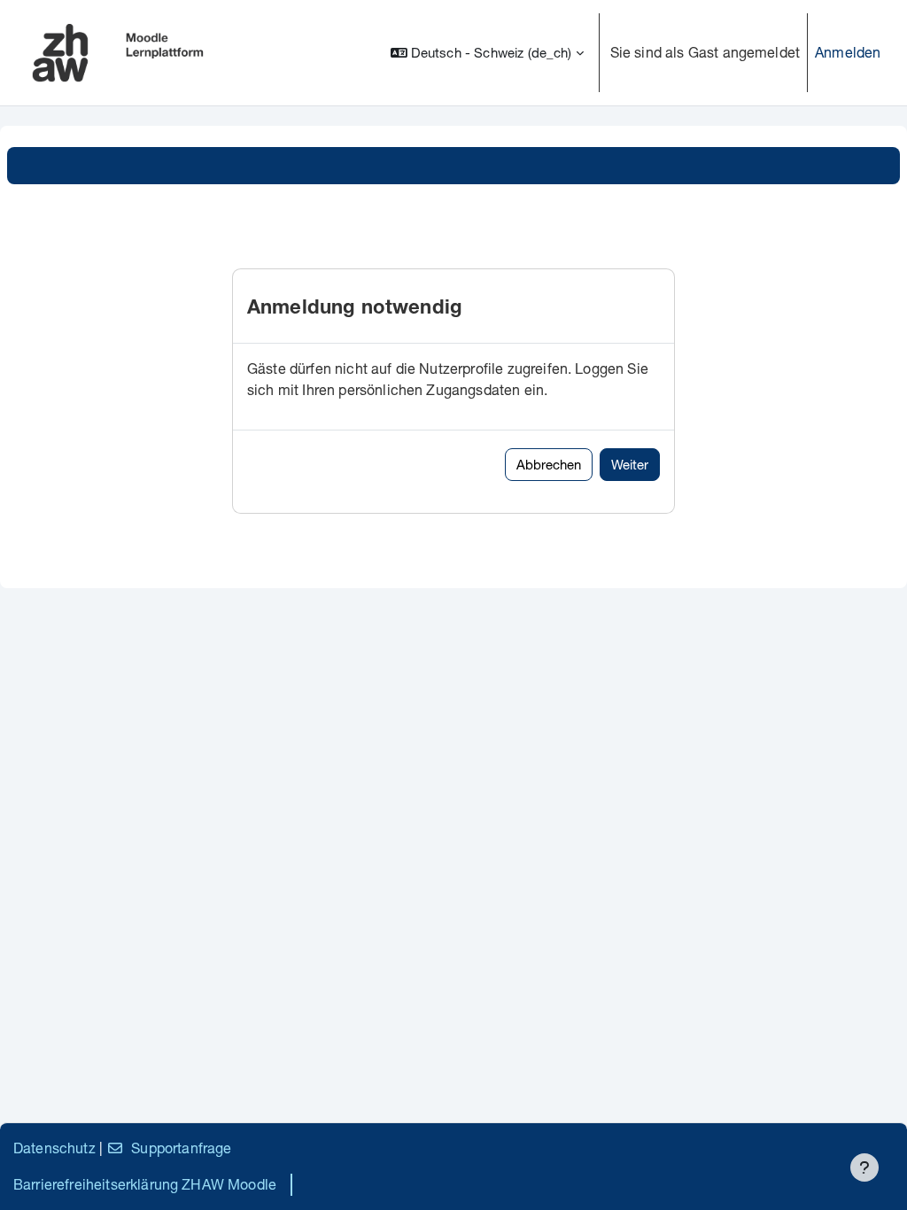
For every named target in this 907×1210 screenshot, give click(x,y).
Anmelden (847, 51)
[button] (487, 52)
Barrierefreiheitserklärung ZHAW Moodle (144, 1183)
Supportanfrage (181, 1147)
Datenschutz (54, 1147)
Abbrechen (548, 464)
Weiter (629, 464)
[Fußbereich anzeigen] (864, 1167)
